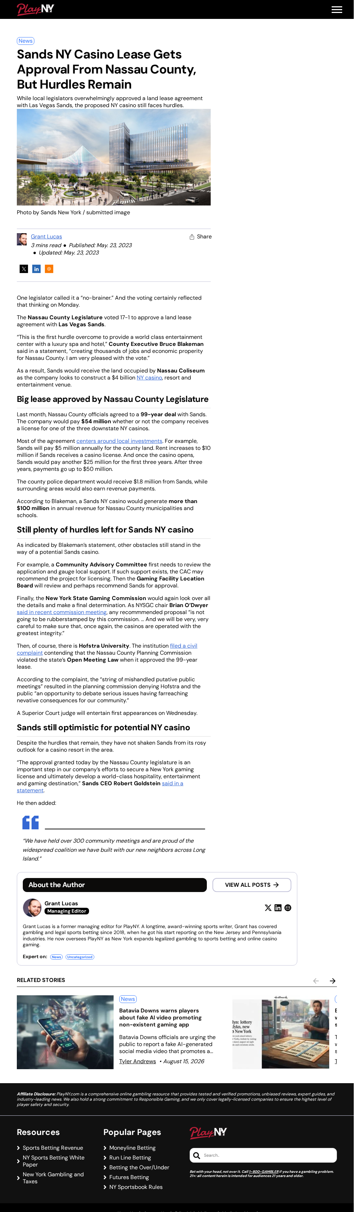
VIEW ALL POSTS (248, 885)
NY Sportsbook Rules (136, 1187)
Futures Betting (129, 1177)
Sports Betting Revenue (53, 1147)
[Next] (332, 981)
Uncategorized (80, 957)
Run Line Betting (130, 1157)
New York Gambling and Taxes (53, 1178)
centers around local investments (119, 441)
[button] (337, 10)
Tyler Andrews (137, 1061)
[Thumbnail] (65, 1032)
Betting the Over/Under (139, 1167)
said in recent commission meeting (62, 612)
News (26, 40)
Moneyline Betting (132, 1147)
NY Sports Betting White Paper (53, 1161)
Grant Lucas (46, 236)
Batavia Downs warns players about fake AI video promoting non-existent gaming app (160, 1017)
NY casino (149, 377)
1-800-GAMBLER (263, 1171)
